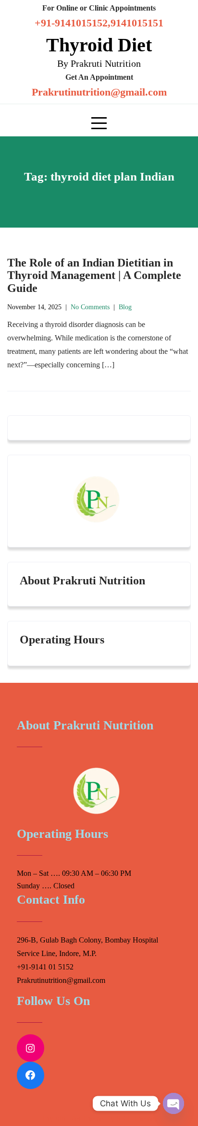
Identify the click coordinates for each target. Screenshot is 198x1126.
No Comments (90, 307)
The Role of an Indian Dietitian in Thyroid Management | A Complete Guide (94, 275)
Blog (125, 307)
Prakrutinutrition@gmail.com (99, 92)
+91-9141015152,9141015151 (99, 23)
